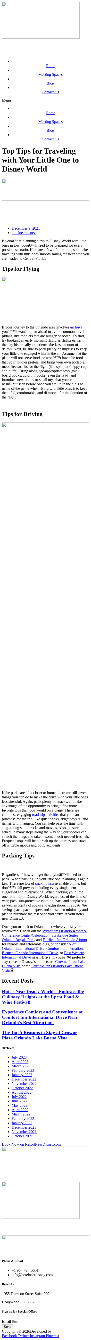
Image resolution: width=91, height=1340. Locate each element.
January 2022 (22, 1123)
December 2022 (24, 1079)
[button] (45, 100)
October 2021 (22, 1136)
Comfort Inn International (65, 948)
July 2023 (19, 1057)
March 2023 (21, 1066)
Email (6, 1321)
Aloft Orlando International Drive (39, 946)
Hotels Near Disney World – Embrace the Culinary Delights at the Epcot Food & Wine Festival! (43, 997)
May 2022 (19, 1105)
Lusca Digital (63, 1331)
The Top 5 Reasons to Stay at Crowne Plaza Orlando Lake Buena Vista (39, 1035)
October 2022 (22, 1088)
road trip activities (45, 815)
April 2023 (20, 1062)
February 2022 (23, 1118)
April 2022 (20, 1110)
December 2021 (24, 1127)
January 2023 (22, 1075)
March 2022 (21, 1114)
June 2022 (19, 1101)
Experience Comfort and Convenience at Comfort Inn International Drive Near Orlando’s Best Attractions (42, 1017)
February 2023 (23, 1070)
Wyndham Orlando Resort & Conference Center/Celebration (44, 933)
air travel (76, 327)
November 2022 (24, 1083)
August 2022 (22, 1092)
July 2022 (19, 1097)
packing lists (44, 883)
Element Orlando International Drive (30, 953)
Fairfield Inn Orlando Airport (65, 940)
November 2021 (24, 1132)
